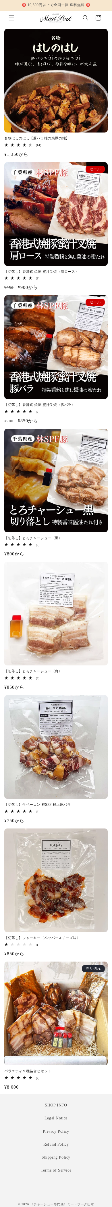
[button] (11, 18)
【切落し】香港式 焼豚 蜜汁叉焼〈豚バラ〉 (39, 405)
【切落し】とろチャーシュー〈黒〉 (33, 538)
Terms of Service (56, 1170)
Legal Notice (56, 1118)
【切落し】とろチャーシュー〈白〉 (33, 671)
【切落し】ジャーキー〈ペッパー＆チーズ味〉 (42, 938)
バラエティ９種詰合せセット (27, 1071)
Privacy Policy (56, 1131)
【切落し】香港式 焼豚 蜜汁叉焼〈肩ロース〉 (41, 272)
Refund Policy (56, 1144)
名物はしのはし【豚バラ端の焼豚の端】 (36, 138)
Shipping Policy (56, 1157)
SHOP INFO (56, 1105)
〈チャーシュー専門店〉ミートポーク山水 (62, 1204)
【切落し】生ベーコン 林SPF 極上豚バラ (37, 805)
